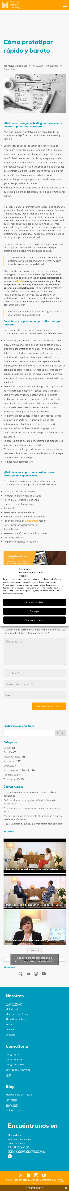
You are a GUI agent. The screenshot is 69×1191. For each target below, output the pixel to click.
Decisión (8, 752)
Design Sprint (13, 1054)
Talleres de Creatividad (18, 1069)
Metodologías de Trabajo (17, 770)
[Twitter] (20, 974)
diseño (20, 281)
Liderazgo (9, 765)
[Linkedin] (28, 974)
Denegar (34, 611)
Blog (10, 1087)
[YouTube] (44, 1175)
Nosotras (15, 996)
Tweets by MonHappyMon (34, 959)
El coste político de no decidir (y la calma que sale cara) (33, 823)
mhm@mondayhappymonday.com (26, 1150)
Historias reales (12, 756)
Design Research (15, 1064)
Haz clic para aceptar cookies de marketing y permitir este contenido (34, 959)
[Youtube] (44, 974)
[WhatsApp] (51, 973)
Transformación (12, 779)
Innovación (52, 65)
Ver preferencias (34, 620)
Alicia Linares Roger (16, 1019)
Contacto (10, 1034)
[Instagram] (36, 1175)
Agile (8, 1074)
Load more (34, 950)
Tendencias (10, 774)
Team (9, 1024)
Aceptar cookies (34, 602)
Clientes (10, 1029)
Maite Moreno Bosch (19, 65)
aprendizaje (31, 520)
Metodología (12, 1009)
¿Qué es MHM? (14, 1003)
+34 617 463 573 (21, 1147)
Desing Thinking (14, 1059)
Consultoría (17, 1047)
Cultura (8, 747)
